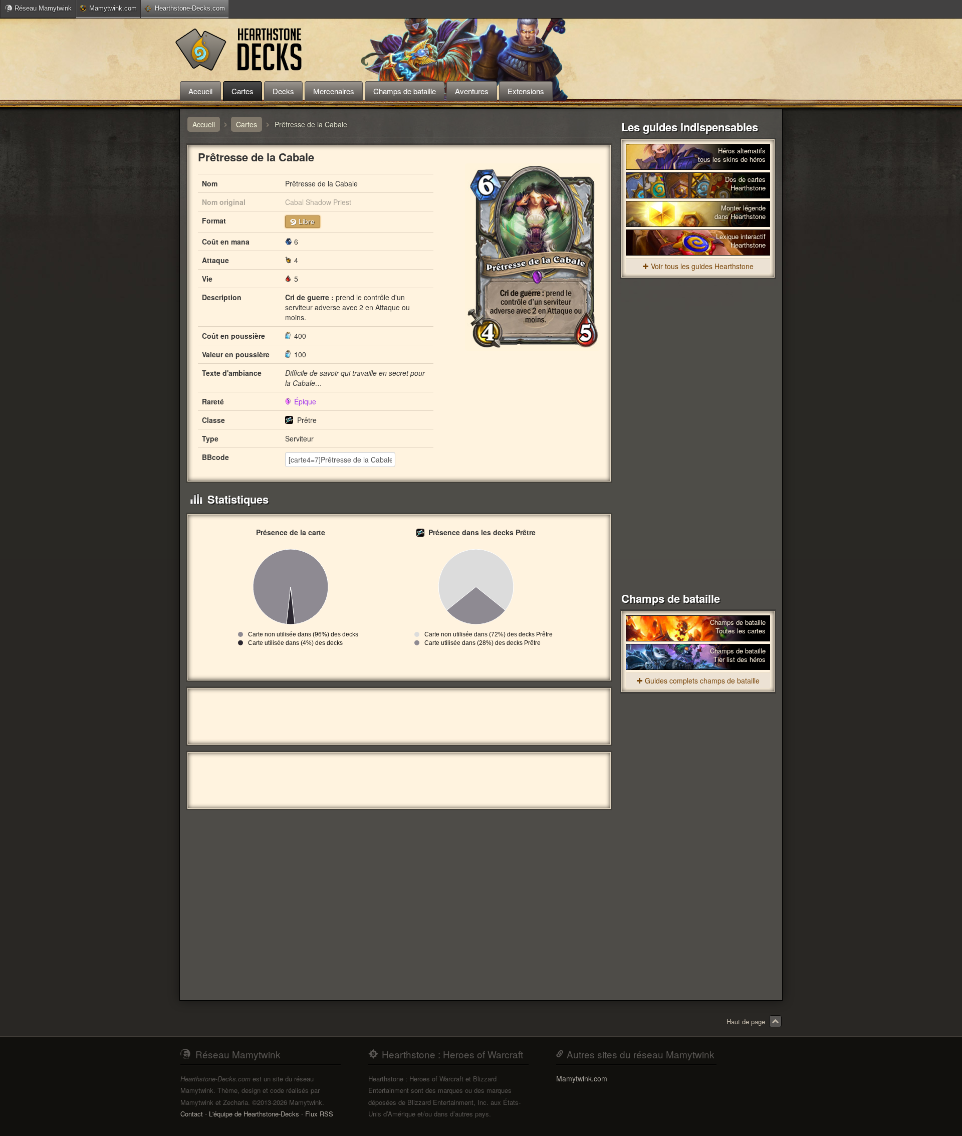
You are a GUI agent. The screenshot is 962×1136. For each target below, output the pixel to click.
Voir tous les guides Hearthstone (702, 266)
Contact (191, 1113)
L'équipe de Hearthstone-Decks (254, 1113)
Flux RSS (319, 1113)
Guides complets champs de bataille (702, 680)
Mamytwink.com (113, 8)
